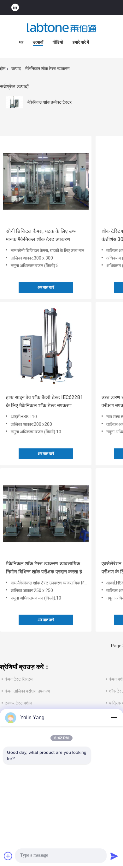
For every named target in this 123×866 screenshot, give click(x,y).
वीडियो (58, 42)
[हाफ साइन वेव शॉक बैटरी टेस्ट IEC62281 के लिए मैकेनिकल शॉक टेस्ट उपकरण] (46, 347)
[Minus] (114, 717)
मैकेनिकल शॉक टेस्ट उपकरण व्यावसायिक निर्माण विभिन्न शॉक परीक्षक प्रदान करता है (44, 568)
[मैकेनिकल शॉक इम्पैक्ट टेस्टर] (14, 102)
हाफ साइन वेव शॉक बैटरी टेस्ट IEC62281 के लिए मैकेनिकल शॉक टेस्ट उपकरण (44, 401)
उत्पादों (38, 42)
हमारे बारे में (81, 42)
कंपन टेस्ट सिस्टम (18, 679)
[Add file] (8, 856)
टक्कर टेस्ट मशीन (18, 702)
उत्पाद (16, 68)
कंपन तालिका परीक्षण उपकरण (27, 690)
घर (21, 42)
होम (2, 68)
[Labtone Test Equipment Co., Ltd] (61, 27)
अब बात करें (46, 287)
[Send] (114, 856)
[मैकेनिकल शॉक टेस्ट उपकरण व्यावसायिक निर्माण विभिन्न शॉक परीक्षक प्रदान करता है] (46, 513)
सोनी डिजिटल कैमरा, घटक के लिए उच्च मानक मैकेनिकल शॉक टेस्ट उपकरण (41, 235)
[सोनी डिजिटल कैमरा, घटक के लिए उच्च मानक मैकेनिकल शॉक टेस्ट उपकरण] (46, 181)
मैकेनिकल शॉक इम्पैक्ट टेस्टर (49, 102)
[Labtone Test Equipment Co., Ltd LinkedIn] (15, 8)
